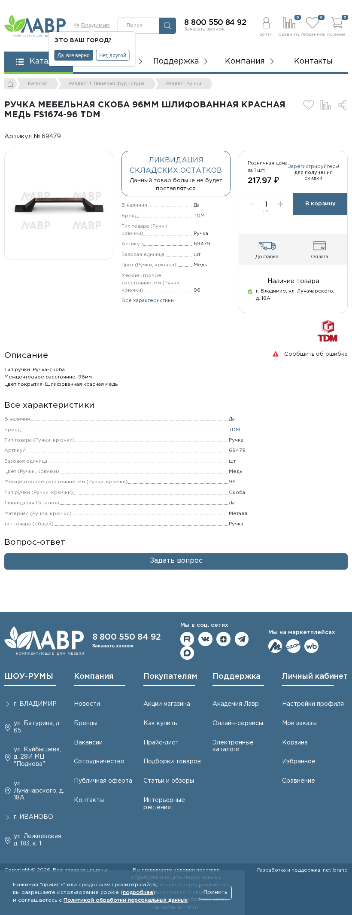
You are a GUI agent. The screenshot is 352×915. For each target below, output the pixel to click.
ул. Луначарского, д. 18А (39, 791)
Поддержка (236, 676)
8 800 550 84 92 (215, 22)
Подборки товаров (172, 761)
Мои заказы (299, 723)
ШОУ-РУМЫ (28, 676)
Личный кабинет (315, 676)
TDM (199, 216)
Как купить (160, 723)
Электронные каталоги (233, 746)
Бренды (85, 723)
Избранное (299, 761)
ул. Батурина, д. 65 (37, 727)
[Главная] (11, 83)
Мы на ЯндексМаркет (275, 646)
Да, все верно (74, 55)
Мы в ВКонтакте (205, 639)
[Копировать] (67, 136)
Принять (215, 892)
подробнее (138, 892)
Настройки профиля (313, 704)
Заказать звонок (204, 29)
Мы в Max (187, 653)
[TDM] (327, 330)
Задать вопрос (176, 561)
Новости (87, 704)
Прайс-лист (161, 742)
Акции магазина (166, 704)
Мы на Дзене (223, 639)
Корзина (295, 742)
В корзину (320, 203)
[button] (266, 25)
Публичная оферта (103, 781)
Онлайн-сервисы (237, 723)
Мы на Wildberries (311, 646)
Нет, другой (112, 55)
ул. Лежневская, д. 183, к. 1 (38, 840)
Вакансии (88, 742)
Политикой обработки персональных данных (126, 900)
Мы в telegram (242, 639)
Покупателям (170, 676)
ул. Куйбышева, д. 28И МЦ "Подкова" (37, 757)
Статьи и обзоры (168, 781)
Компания (94, 676)
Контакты (313, 61)
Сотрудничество (99, 761)
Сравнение (298, 781)
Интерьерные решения (164, 804)
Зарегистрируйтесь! (313, 167)
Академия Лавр (235, 704)
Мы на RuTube (187, 639)
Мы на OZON (293, 646)
